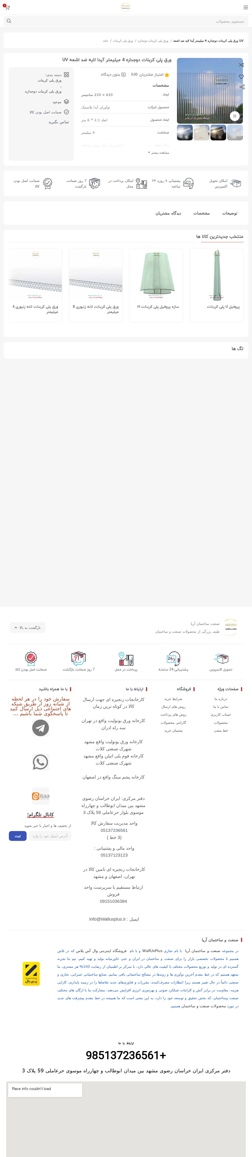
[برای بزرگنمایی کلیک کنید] (235, 116)
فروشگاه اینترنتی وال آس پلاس (101, 950)
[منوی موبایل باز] (246, 7)
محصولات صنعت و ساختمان (203, 1006)
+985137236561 (126, 1056)
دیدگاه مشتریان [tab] (168, 213)
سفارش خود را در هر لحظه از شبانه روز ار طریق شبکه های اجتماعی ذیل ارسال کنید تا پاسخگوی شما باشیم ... (40, 705)
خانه (106, 40)
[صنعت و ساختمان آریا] (40, 796)
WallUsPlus (152, 950)
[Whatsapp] (40, 762)
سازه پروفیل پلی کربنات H (158, 306)
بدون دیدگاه (110, 74)
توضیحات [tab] (229, 213)
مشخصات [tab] (201, 213)
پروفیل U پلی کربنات (223, 306)
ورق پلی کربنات (123, 40)
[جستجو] (9, 21)
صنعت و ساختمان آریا (220, 940)
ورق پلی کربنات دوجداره (153, 40)
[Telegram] (40, 728)
